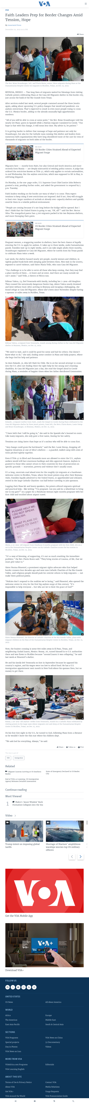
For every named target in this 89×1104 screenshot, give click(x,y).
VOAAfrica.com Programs (16, 1064)
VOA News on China (54, 1038)
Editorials (49, 1064)
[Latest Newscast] (15, 1101)
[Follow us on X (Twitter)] (13, 987)
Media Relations (52, 1087)
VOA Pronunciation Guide (56, 1096)
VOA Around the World (15, 1096)
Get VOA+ (9, 1091)
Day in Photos (11, 1047)
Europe (48, 1015)
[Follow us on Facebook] (7, 987)
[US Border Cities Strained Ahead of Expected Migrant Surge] (20, 152)
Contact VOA (50, 1082)
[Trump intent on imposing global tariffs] (24, 831)
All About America (53, 1002)
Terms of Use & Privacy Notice (18, 1082)
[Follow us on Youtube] (18, 987)
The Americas (11, 1020)
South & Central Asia (54, 1024)
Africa (8, 1015)
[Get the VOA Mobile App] (44, 891)
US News (9, 1002)
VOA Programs (11, 1038)
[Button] (80, 34)
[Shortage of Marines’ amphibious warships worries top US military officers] (65, 831)
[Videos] (34, 1101)
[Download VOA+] (44, 945)
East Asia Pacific (12, 1024)
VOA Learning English (14, 1069)
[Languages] (54, 1101)
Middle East (50, 1020)
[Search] (73, 1101)
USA (7, 10)
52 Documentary (52, 1042)
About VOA (10, 1087)
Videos (48, 1047)
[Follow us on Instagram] (23, 987)
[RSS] (29, 987)
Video (8, 815)
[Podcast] (34, 987)
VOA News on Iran (13, 1051)
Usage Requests (52, 1091)
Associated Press (14, 25)
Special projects (12, 1042)
